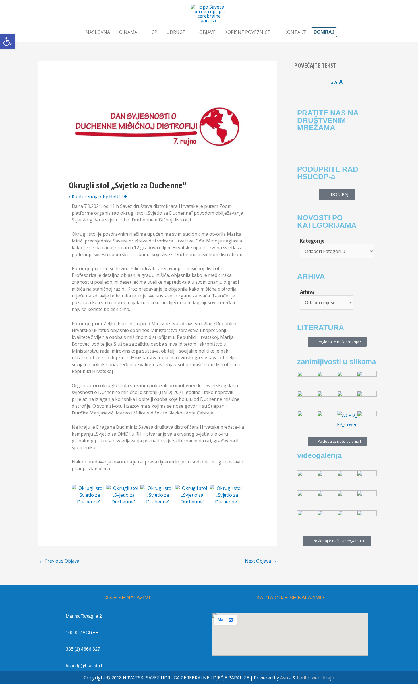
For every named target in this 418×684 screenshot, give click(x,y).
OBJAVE (207, 32)
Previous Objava (59, 561)
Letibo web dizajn (315, 678)
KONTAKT (295, 32)
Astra (285, 678)
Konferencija (85, 196)
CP (154, 32)
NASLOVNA (98, 32)
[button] (7, 41)
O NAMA (128, 32)
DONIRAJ (324, 32)
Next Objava (261, 561)
